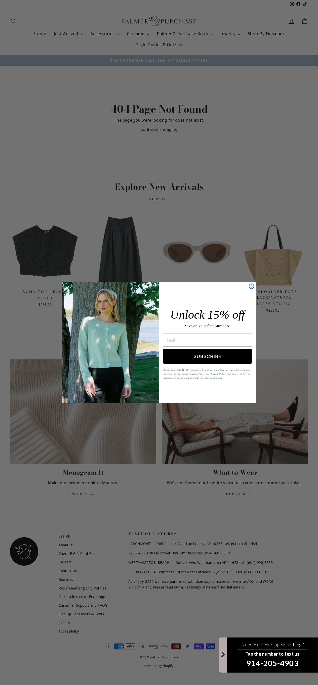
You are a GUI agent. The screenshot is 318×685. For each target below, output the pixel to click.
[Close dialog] (251, 286)
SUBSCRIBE (208, 356)
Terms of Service (241, 374)
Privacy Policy (218, 374)
